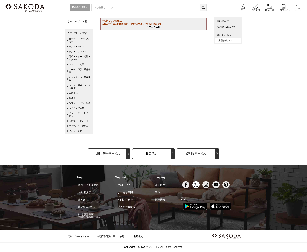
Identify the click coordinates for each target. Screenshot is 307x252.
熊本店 (81, 199)
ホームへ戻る (153, 26)
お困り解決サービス (107, 153)
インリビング (75, 131)
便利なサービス (196, 153)
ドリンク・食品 (76, 64)
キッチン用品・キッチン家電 (79, 87)
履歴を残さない (225, 40)
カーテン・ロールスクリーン (79, 40)
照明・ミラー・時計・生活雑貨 (79, 58)
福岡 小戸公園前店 (88, 185)
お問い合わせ (125, 199)
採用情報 (160, 199)
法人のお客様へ (126, 207)
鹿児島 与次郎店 (87, 207)
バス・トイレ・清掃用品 (79, 79)
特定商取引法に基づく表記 (110, 236)
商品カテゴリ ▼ (80, 7)
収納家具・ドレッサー (79, 121)
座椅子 (72, 98)
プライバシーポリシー (78, 236)
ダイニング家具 (76, 108)
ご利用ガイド (125, 185)
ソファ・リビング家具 (79, 103)
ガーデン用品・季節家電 (79, 71)
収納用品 (73, 93)
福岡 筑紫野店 (86, 214)
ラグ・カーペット (77, 47)
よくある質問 (125, 192)
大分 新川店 (84, 192)
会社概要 (160, 185)
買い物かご (223, 21)
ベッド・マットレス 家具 (79, 114)
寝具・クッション (77, 51)
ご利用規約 (137, 236)
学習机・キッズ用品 (78, 126)
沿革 (157, 192)
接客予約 (151, 153)
